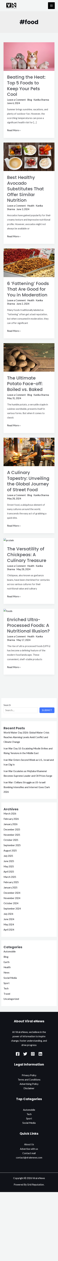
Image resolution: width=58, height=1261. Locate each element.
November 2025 (12, 834)
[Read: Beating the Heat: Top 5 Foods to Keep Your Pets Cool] (29, 56)
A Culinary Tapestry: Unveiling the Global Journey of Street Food (28, 481)
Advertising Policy (29, 1084)
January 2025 (10, 887)
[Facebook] (18, 1054)
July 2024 (8, 914)
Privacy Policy (29, 1075)
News (7, 972)
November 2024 (12, 898)
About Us (29, 1144)
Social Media (10, 977)
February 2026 (11, 819)
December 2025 (12, 829)
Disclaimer (29, 1088)
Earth (7, 962)
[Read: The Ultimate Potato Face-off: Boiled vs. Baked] (29, 357)
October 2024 (11, 903)
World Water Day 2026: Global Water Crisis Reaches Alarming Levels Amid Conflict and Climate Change (26, 737)
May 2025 (9, 866)
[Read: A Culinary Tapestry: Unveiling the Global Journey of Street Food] (29, 451)
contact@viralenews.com (29, 1157)
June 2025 (9, 861)
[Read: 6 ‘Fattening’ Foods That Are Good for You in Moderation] (29, 262)
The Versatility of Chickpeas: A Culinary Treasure (26, 554)
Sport (7, 983)
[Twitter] (25, 1054)
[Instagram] (33, 1054)
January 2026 (10, 824)
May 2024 (9, 924)
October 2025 (11, 840)
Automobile (10, 951)
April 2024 (9, 929)
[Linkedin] (40, 1054)
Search (7, 705)
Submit (47, 710)
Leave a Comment (16, 99)
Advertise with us (29, 1149)
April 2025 (9, 871)
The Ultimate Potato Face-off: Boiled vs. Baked (25, 384)
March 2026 (10, 813)
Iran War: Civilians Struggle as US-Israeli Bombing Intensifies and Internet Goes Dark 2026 (27, 787)
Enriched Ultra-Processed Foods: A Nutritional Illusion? (28, 625)
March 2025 (10, 877)
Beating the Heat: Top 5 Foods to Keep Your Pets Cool (26, 85)
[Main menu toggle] (51, 5)
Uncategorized (11, 999)
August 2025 (10, 850)
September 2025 (12, 845)
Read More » (13, 130)
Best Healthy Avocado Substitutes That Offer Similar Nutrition (25, 188)
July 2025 (8, 855)
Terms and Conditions (29, 1079)
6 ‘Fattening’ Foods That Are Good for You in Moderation (28, 289)
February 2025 (11, 882)
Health (30, 205)
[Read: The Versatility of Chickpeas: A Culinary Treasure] (9, 540)
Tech (6, 988)
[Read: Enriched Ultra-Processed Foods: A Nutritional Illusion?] (8, 611)
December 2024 (12, 892)
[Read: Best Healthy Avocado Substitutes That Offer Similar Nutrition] (29, 156)
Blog (29, 99)
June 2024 (9, 919)
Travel (7, 993)
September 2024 (12, 908)
